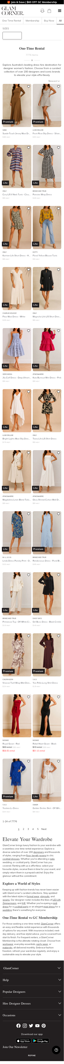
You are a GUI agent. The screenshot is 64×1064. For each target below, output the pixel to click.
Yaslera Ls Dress (11, 808)
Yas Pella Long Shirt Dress (45, 683)
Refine (32, 1055)
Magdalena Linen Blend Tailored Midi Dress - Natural (17, 499)
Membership (32, 20)
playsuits (45, 896)
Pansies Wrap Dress (42, 194)
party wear (42, 944)
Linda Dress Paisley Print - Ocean (17, 560)
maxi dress (49, 906)
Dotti (35, 252)
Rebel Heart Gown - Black (44, 743)
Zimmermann (9, 903)
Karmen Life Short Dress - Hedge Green (17, 255)
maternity (7, 947)
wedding (7, 910)
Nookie (6, 740)
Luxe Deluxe (38, 130)
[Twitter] (31, 1025)
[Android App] (40, 1040)
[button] (59, 10)
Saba (5, 130)
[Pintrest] (43, 1025)
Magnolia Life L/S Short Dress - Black (47, 316)
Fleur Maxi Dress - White (14, 316)
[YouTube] (37, 1025)
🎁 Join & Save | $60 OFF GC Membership (32, 2)
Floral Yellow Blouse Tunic (45, 255)
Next (43, 829)
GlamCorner (47, 923)
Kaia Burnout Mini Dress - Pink (47, 377)
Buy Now (49, 20)
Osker (35, 805)
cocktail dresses (11, 859)
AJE (24, 903)
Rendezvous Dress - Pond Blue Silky (47, 560)
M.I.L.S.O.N (7, 557)
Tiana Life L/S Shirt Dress (45, 438)
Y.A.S (35, 679)
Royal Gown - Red (11, 743)
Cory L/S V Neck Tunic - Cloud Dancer (17, 194)
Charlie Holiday (10, 313)
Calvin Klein (8, 679)
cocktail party (21, 906)
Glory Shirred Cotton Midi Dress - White (47, 499)
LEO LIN (56, 899)
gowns (6, 899)
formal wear (33, 896)
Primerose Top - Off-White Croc (17, 621)
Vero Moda (7, 374)
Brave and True (39, 191)
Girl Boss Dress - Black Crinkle (47, 621)
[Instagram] (24, 1025)
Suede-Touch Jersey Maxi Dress (17, 133)
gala (52, 859)
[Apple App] (23, 1040)
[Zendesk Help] (56, 1050)
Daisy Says (37, 618)
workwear (8, 944)
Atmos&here (38, 374)
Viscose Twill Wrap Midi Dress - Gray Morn (17, 683)
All (60, 20)
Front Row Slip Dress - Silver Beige (47, 133)
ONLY (5, 191)
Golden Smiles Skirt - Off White (47, 808)
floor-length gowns (36, 855)
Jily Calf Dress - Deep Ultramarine (17, 377)
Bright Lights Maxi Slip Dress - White (17, 438)
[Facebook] (18, 1025)
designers (38, 852)
